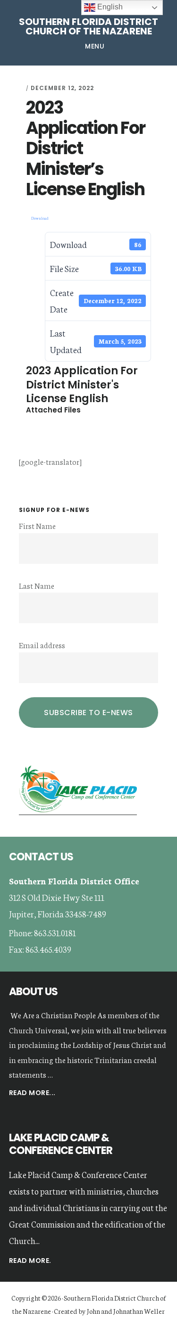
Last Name (36, 585)
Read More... (32, 1093)
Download (40, 218)
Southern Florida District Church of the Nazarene (88, 26)
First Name (37, 525)
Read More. (30, 1260)
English (109, 7)
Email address (42, 644)
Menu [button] (94, 46)
